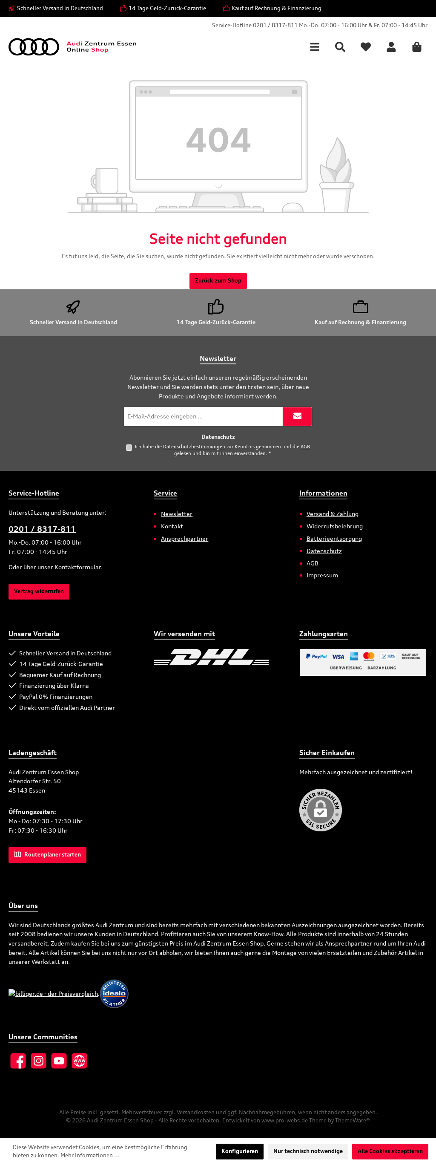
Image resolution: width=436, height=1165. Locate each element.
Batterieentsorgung (334, 538)
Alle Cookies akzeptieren (390, 1151)
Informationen (323, 493)
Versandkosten (196, 1112)
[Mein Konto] (391, 46)
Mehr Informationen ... (89, 1155)
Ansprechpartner (184, 538)
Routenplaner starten (52, 854)
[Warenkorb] (416, 46)
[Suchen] (340, 46)
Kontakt (172, 526)
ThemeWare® (352, 1120)
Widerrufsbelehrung (335, 526)
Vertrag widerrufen (39, 591)
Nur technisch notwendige (308, 1151)
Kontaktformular (77, 567)
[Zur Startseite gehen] (72, 47)
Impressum (322, 575)
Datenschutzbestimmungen (194, 447)
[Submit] (297, 416)
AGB (305, 447)
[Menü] (314, 46)
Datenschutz (324, 550)
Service (165, 493)
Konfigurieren (239, 1151)
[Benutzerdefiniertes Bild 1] (211, 657)
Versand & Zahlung (333, 513)
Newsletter (176, 513)
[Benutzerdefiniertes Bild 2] (273, 657)
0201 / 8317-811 (275, 25)
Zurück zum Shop (218, 280)
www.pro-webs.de (284, 1120)
